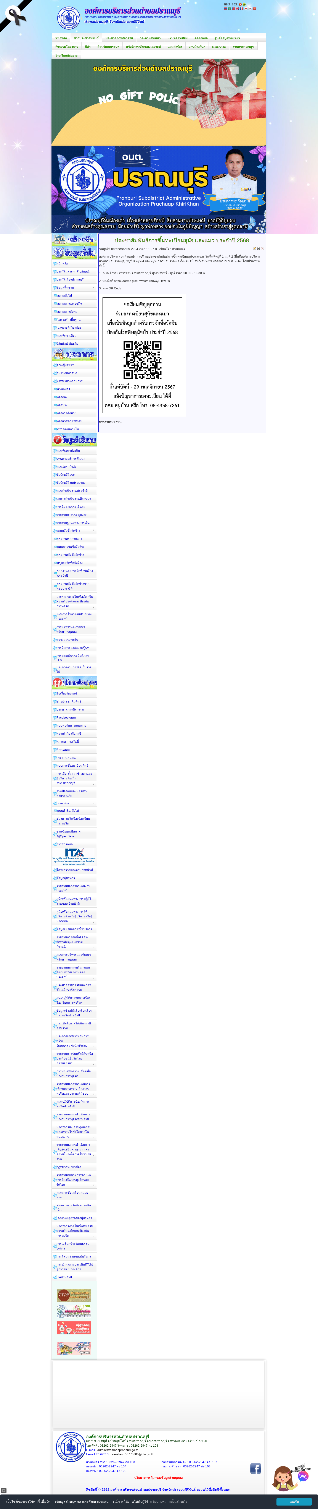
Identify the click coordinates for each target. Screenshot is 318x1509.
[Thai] (225, 9)
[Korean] (250, 9)
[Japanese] (246, 9)
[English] (237, 9)
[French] (242, 9)
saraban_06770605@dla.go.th (133, 1454)
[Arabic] (229, 9)
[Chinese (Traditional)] (233, 9)
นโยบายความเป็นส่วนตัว (168, 1501)
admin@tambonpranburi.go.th (117, 1450)
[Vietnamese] (254, 9)
